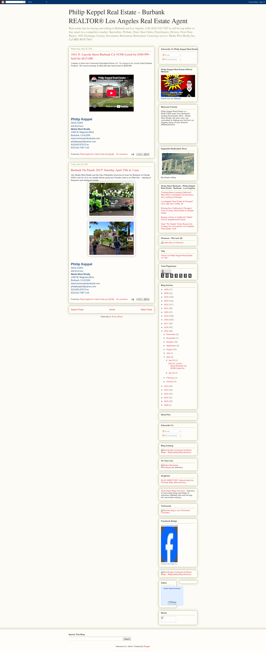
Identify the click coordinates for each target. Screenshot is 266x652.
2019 (166, 316)
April (168, 357)
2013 (166, 390)
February (170, 378)
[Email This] (137, 154)
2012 (166, 394)
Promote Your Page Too (169, 564)
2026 (166, 289)
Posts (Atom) (117, 317)
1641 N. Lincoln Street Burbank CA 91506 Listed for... (177, 365)
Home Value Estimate (172, 588)
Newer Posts (77, 309)
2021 (166, 308)
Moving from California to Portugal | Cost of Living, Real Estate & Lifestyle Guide (177, 210)
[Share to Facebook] (145, 154)
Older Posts (146, 309)
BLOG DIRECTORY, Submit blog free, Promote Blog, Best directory (177, 481)
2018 (166, 320)
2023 (166, 301)
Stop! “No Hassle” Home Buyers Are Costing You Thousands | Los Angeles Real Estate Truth (177, 226)
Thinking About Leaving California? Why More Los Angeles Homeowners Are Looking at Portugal (177, 194)
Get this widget (172, 604)
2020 (166, 312)
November (171, 338)
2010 (166, 401)
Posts (167, 55)
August (169, 349)
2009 (166, 405)
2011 (166, 397)
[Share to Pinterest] (148, 154)
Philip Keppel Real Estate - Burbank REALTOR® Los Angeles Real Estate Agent (128, 16)
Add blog (165, 467)
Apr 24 (172, 373)
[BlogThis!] (140, 154)
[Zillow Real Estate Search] (172, 603)
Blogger (147, 646)
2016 (166, 327)
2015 (166, 331)
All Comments (170, 59)
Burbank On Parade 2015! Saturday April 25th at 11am (105, 170)
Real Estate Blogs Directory (173, 491)
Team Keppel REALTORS (169, 525)
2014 (166, 386)
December (171, 334)
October (170, 342)
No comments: (122, 154)
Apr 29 (172, 360)
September (171, 346)
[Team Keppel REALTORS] (169, 561)
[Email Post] (133, 154)
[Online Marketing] (169, 465)
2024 (166, 297)
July (168, 353)
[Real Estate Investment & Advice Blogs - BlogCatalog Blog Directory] (178, 452)
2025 (166, 293)
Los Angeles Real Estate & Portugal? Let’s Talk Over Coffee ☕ (177, 202)
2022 (166, 304)
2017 (166, 323)
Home (112, 309)
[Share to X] (142, 154)
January (170, 381)
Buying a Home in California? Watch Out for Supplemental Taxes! (176, 218)
